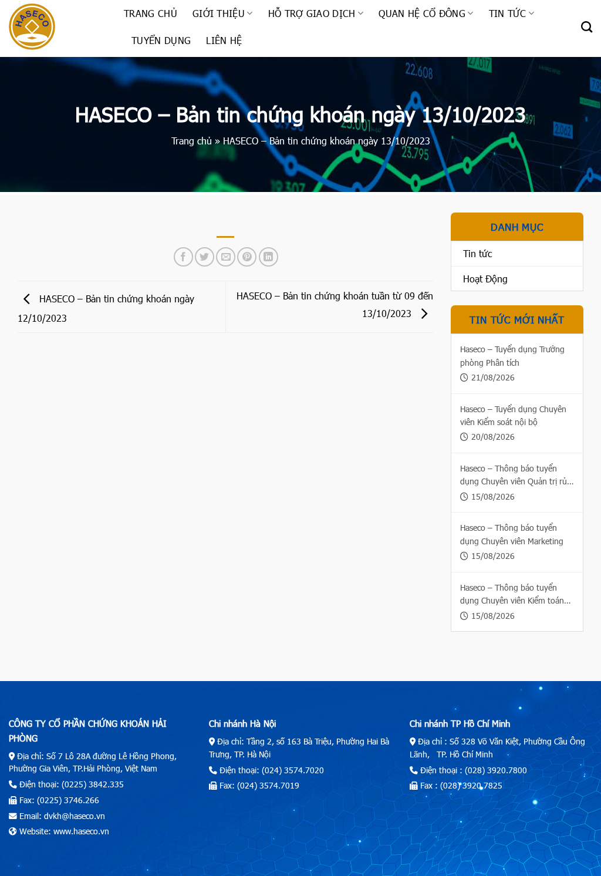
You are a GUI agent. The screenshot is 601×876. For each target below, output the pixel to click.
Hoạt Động (485, 278)
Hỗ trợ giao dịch (312, 13)
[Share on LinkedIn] (268, 257)
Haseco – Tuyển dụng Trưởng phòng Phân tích (512, 355)
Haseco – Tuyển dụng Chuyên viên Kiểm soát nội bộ (513, 415)
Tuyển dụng (161, 40)
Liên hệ (224, 40)
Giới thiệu (219, 13)
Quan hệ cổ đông (422, 13)
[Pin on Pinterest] (246, 257)
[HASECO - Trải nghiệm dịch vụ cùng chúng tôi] (57, 27)
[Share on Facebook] (183, 257)
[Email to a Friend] (225, 257)
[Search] (586, 26)
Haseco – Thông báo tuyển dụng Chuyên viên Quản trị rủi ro (514, 475)
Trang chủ (150, 13)
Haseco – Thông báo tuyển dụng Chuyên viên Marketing (511, 534)
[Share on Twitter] (204, 257)
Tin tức (507, 13)
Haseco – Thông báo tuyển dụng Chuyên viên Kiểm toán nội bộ (512, 595)
